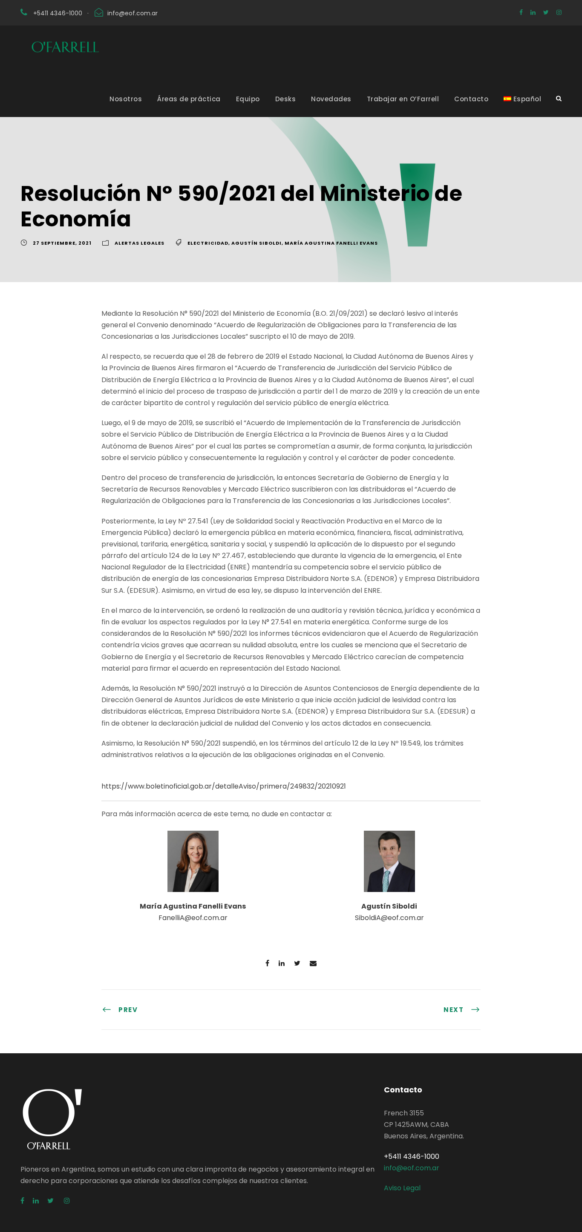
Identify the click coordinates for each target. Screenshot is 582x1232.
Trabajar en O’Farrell (403, 98)
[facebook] (521, 12)
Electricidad (207, 243)
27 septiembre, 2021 (62, 243)
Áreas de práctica (189, 98)
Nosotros (125, 98)
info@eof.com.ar (132, 13)
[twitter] (546, 12)
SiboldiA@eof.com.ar (389, 918)
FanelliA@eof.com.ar (193, 918)
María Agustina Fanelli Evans (331, 243)
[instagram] (559, 12)
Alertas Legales (139, 243)
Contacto (471, 98)
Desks (285, 98)
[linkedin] (533, 12)
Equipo (248, 98)
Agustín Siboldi (256, 243)
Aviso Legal (402, 1188)
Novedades (331, 98)
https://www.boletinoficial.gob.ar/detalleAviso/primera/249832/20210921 (223, 786)
